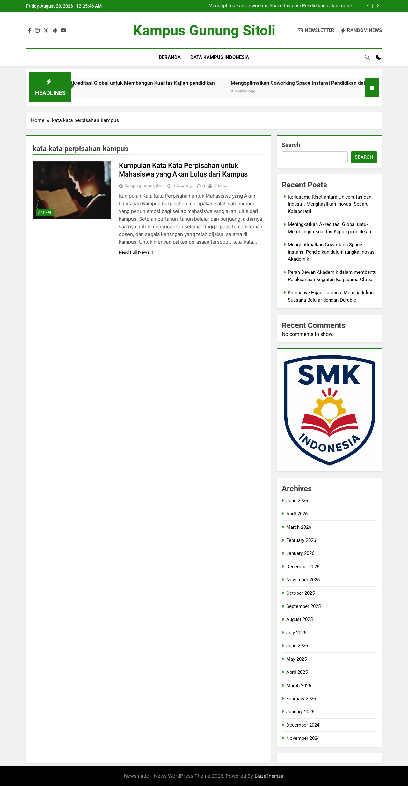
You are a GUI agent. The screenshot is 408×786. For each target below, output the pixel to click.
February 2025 (301, 699)
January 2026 (300, 553)
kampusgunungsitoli (144, 186)
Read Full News (134, 252)
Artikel (45, 212)
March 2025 (298, 685)
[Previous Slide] (368, 6)
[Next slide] (377, 6)
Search (291, 145)
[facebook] (29, 30)
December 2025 (302, 567)
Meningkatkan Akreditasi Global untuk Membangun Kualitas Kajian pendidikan (104, 83)
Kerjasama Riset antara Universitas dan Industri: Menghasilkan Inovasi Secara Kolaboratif (329, 204)
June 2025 (297, 646)
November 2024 (303, 738)
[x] (45, 30)
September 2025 (303, 606)
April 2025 (297, 672)
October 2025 (300, 593)
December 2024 (302, 725)
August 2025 (299, 619)
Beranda (170, 57)
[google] (54, 30)
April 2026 (297, 514)
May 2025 (296, 659)
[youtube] (63, 30)
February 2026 (301, 540)
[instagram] (37, 30)
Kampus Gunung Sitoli (204, 30)
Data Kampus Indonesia (219, 57)
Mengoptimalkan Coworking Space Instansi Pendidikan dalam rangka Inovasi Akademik (281, 6)
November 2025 (303, 580)
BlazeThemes (269, 776)
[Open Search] (367, 57)
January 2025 (300, 712)
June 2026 (297, 501)
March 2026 (298, 527)
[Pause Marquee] (372, 87)
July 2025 (296, 633)
